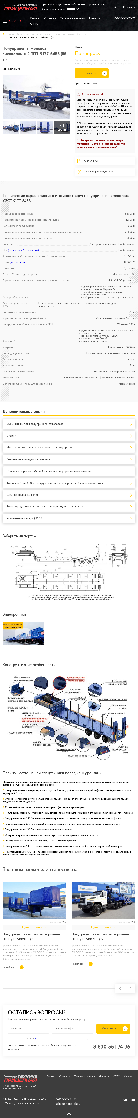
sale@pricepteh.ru (68, 1104)
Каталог (15, 21)
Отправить (109, 1028)
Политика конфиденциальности (48, 1039)
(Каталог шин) (18, 262)
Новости (94, 18)
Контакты (129, 7)
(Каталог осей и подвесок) (23, 250)
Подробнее (8, 967)
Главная (35, 18)
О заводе (50, 18)
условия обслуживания (72, 1039)
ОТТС (34, 23)
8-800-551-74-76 (124, 18)
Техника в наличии (72, 18)
